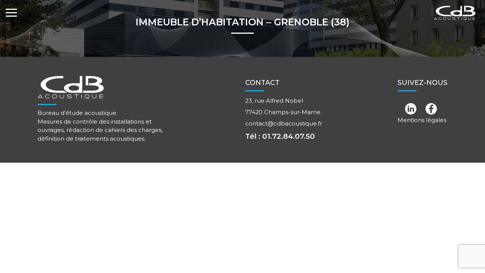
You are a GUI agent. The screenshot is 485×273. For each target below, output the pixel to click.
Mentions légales (421, 120)
